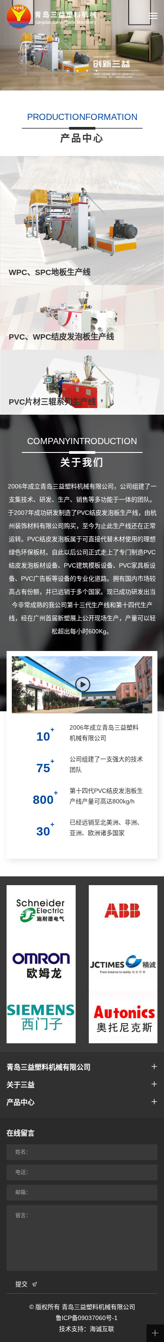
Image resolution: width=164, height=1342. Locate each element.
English (134, 51)
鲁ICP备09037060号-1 (87, 1317)
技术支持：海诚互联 (86, 1328)
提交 (21, 1284)
